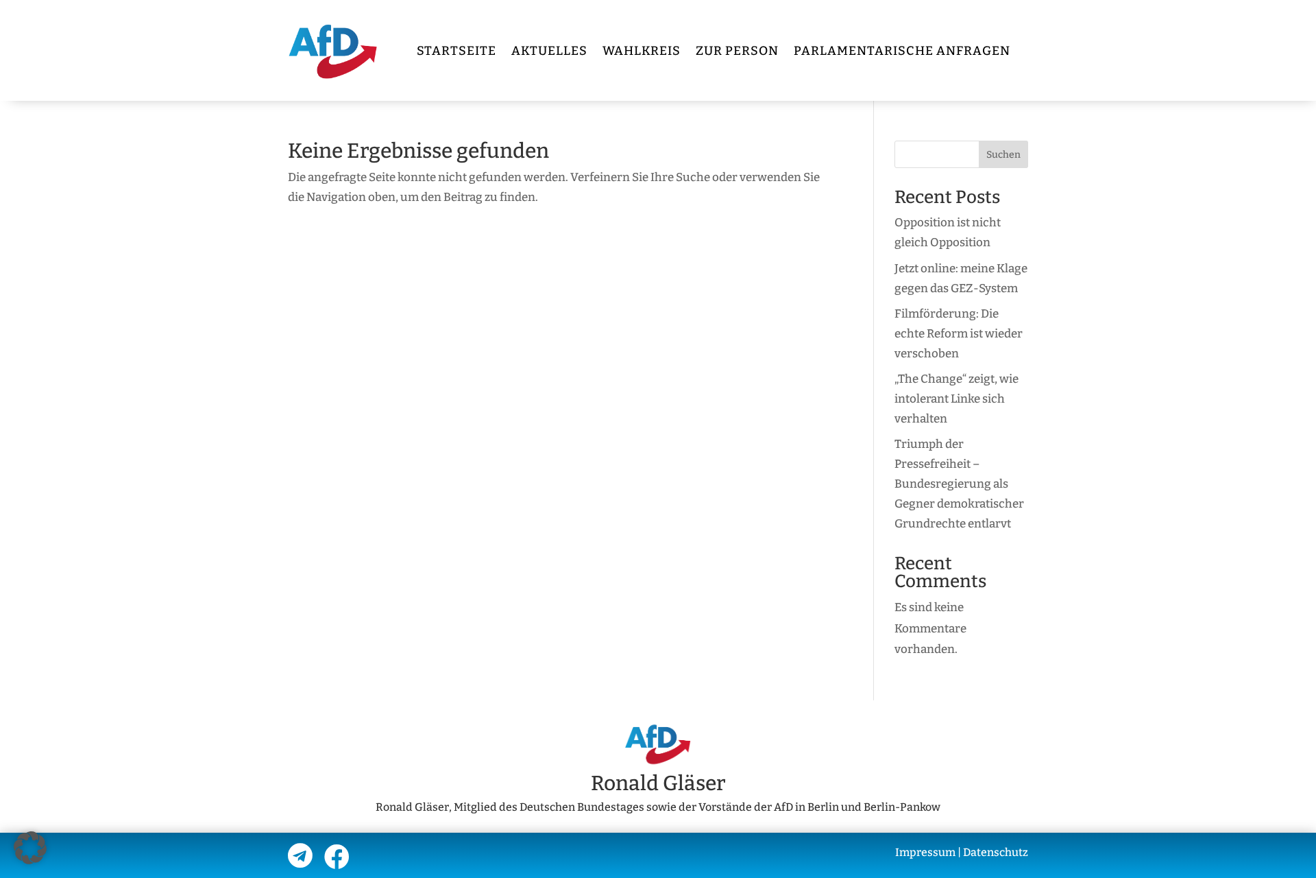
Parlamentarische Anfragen (902, 50)
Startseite (456, 50)
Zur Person (737, 50)
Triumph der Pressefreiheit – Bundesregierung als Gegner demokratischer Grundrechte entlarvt (959, 484)
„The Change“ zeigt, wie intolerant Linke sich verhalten (956, 399)
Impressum (925, 852)
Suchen (1003, 155)
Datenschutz (995, 852)
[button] (30, 848)
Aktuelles (549, 50)
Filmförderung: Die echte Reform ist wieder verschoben (958, 334)
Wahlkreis (641, 50)
